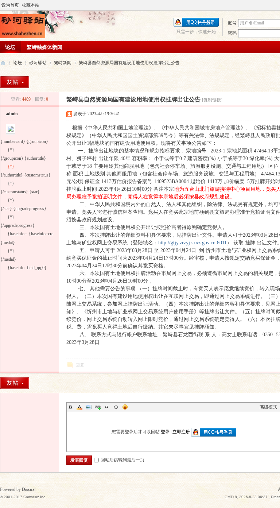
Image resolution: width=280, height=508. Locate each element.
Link (97, 407)
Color (79, 407)
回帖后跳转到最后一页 (122, 459)
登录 (165, 431)
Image (88, 407)
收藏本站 (30, 5)
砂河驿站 (3, 63)
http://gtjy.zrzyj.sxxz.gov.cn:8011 (192, 242)
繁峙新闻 (62, 62)
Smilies (125, 407)
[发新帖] (14, 82)
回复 (79, 365)
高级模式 (268, 407)
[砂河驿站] (22, 36)
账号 (232, 23)
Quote (106, 407)
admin (12, 113)
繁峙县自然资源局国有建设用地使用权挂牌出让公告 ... (131, 62)
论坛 (17, 62)
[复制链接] (212, 99)
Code (116, 407)
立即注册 (181, 431)
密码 (232, 33)
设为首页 (10, 5)
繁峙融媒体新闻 (44, 47)
